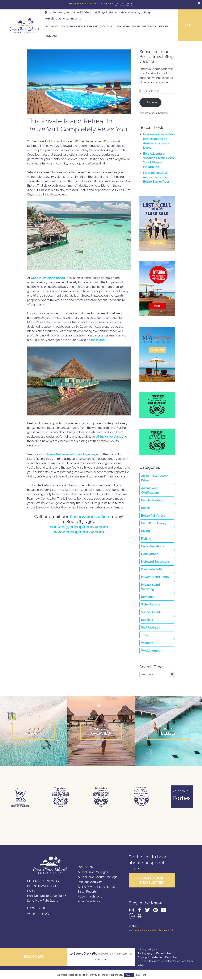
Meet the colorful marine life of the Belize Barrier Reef (156, 177)
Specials (147, 620)
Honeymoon (149, 554)
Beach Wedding (152, 500)
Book (190, 25)
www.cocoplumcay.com (79, 531)
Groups (163, 26)
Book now (34, 956)
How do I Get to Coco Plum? (46, 896)
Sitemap (160, 949)
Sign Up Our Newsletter (152, 880)
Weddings (149, 26)
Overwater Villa (152, 569)
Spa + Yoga (123, 26)
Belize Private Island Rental (96, 886)
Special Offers (82, 12)
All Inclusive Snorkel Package (98, 877)
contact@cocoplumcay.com (79, 526)
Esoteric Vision (164, 953)
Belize (145, 508)
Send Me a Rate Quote (42, 900)
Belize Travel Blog (42, 886)
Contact (51, 35)
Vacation (147, 643)
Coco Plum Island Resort (48, 278)
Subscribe (150, 102)
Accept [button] (129, 975)
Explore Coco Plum (100, 26)
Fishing (146, 538)
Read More (140, 975)
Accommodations (73, 26)
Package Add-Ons (90, 882)
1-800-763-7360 (60, 12)
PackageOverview (101, 731)
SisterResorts (33, 731)
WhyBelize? (168, 731)
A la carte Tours (89, 901)
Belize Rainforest (153, 515)
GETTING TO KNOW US (43, 881)
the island (98, 340)
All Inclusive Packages (93, 872)
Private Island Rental (155, 577)
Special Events (151, 612)
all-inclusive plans (108, 436)
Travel (145, 635)
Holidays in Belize (106, 12)
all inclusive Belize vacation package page (68, 454)
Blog (147, 12)
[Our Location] (46, 12)
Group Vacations (152, 546)
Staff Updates (150, 627)
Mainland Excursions (155, 561)
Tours (136, 26)
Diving (145, 531)
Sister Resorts (150, 604)
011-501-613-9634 (39, 913)
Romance (147, 597)
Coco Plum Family (153, 523)
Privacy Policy (145, 949)
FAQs (31, 891)
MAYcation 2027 (130, 12)
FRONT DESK (36, 908)
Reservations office (89, 516)
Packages (52, 26)
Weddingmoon (151, 650)
